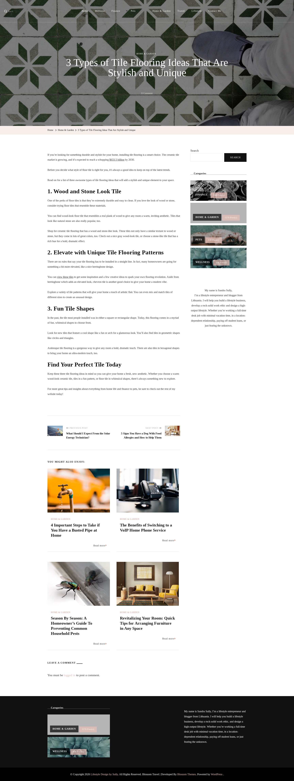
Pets (133, 11)
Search (194, 150)
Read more (99, 545)
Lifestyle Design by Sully (104, 774)
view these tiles (65, 276)
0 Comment (147, 94)
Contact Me (214, 11)
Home (85, 11)
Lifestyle (197, 11)
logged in (69, 675)
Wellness (100, 11)
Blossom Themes (186, 774)
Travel (181, 11)
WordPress (216, 774)
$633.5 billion (116, 159)
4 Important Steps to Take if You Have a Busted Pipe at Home (75, 530)
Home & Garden (161, 11)
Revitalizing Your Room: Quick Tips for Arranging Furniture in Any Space (147, 623)
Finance (115, 11)
